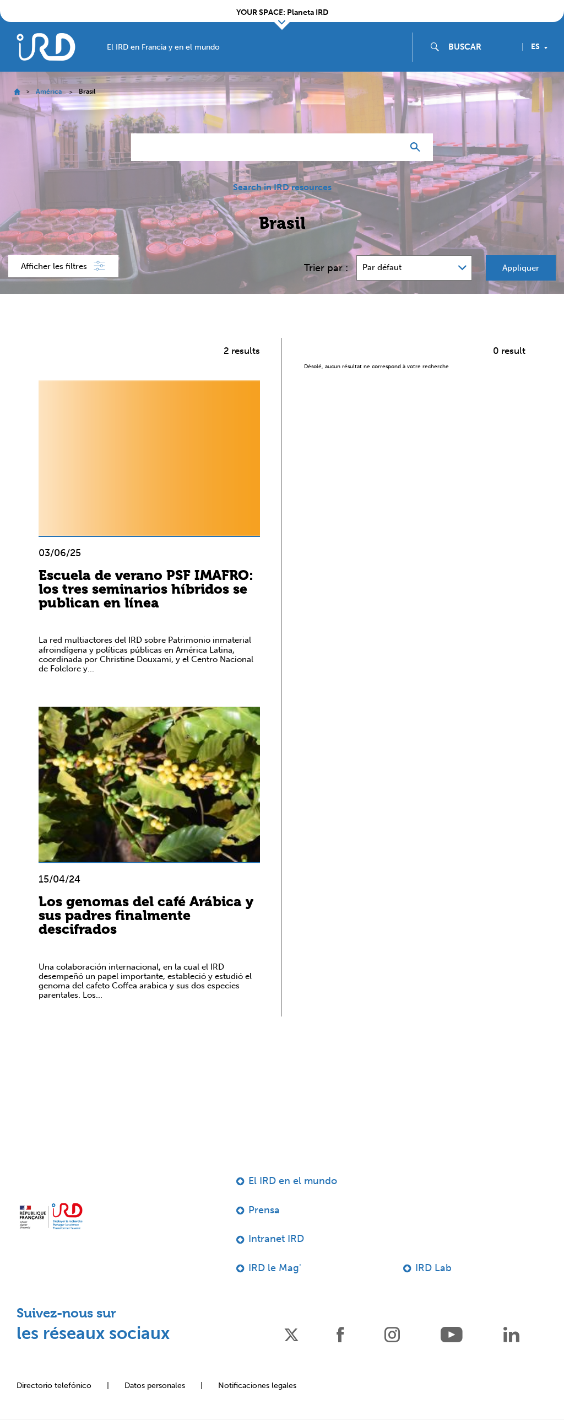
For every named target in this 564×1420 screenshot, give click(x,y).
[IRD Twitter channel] (291, 1334)
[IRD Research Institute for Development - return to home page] (51, 1216)
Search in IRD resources (282, 187)
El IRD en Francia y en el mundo (163, 47)
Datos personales (154, 1385)
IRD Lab (433, 1268)
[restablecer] (390, 147)
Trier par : (326, 268)
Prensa (264, 1210)
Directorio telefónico (54, 1385)
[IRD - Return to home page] (45, 46)
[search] (480, 47)
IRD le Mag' (274, 1268)
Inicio (16, 92)
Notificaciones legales (257, 1385)
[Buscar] (418, 147)
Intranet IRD (276, 1239)
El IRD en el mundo (292, 1181)
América (49, 91)
